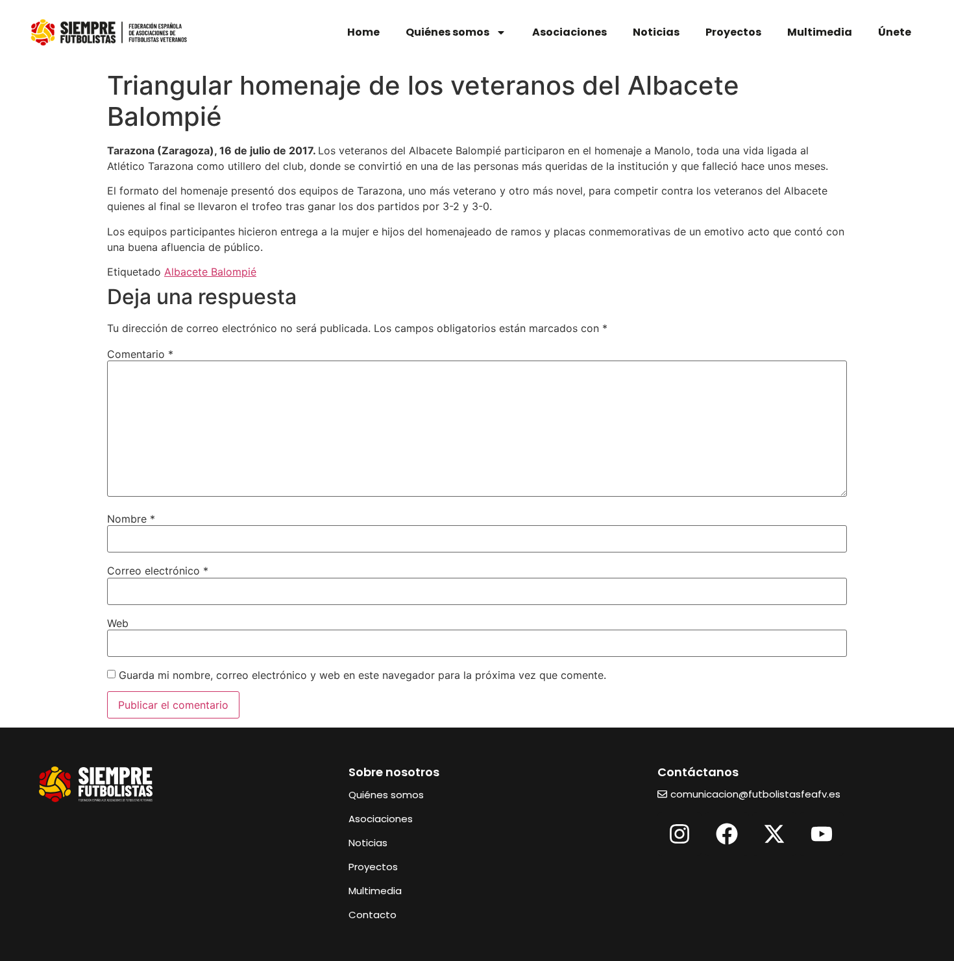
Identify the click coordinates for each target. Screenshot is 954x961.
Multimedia (819, 32)
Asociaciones (569, 32)
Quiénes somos (447, 32)
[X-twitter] (774, 834)
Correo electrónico (157, 570)
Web (117, 623)
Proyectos (733, 32)
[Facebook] (727, 834)
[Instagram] (679, 834)
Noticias (656, 32)
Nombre (131, 519)
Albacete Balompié (210, 271)
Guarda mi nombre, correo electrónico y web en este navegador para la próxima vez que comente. (362, 675)
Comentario (140, 354)
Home (363, 32)
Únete (894, 32)
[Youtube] (822, 834)
